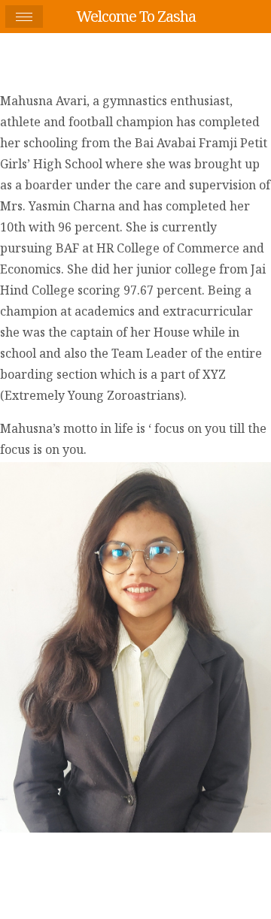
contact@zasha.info (211, 852)
